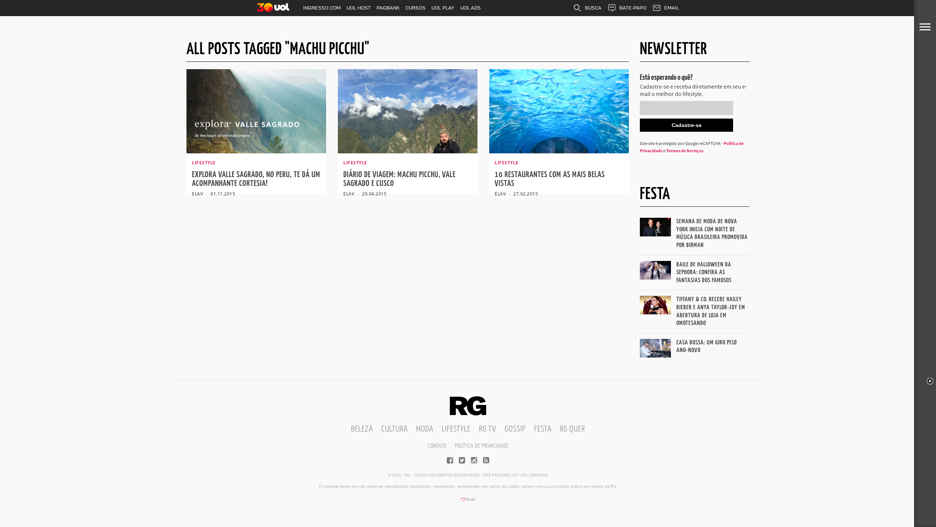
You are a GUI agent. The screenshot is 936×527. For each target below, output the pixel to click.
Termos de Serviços (684, 150)
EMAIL (671, 8)
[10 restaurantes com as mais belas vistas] (559, 151)
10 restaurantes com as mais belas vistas (550, 179)
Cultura (394, 429)
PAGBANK (388, 8)
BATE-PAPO (632, 8)
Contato (437, 446)
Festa (542, 429)
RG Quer (572, 429)
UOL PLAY (442, 8)
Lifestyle (456, 429)
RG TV (487, 429)
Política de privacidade (482, 446)
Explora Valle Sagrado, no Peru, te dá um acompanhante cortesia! (256, 179)
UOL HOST (359, 8)
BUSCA (593, 8)
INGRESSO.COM (322, 8)
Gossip (515, 429)
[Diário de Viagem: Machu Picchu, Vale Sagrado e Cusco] (408, 151)
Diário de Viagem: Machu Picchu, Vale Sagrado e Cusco (399, 179)
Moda (424, 429)
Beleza (362, 429)
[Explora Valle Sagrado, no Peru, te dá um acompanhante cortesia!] (256, 151)
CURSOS (415, 8)
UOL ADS (470, 8)
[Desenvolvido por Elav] (468, 501)
